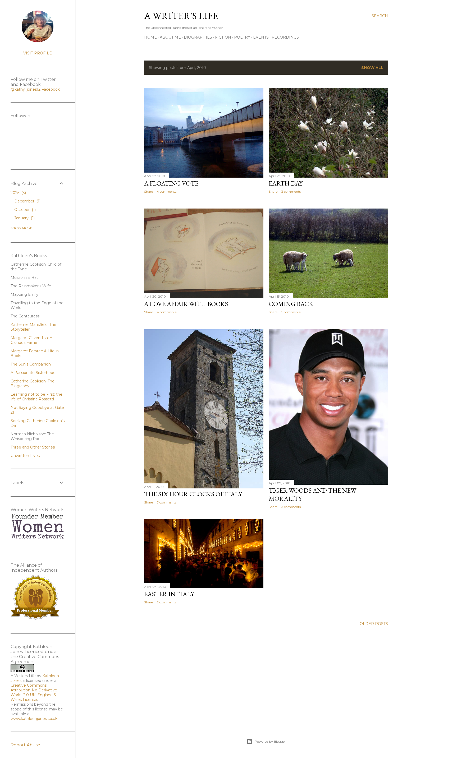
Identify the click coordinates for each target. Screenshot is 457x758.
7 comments (166, 502)
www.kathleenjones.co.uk (34, 718)
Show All (372, 67)
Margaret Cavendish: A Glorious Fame (31, 340)
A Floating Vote (171, 183)
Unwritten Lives (25, 455)
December (26, 201)
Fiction (223, 37)
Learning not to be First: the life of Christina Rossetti (36, 396)
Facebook (51, 89)
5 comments (290, 312)
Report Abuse (25, 744)
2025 (18, 192)
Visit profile (37, 53)
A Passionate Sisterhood (33, 372)
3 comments (291, 191)
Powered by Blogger (270, 741)
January (24, 218)
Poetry (242, 37)
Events (261, 37)
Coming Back (291, 304)
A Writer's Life (181, 16)
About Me (170, 37)
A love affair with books (186, 304)
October (24, 209)
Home (150, 37)
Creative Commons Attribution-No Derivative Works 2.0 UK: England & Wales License (34, 692)
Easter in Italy (169, 594)
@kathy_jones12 (25, 89)
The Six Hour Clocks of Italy (193, 494)
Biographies (198, 37)
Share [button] (148, 191)
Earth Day (286, 183)
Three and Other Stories (33, 447)
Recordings (285, 37)
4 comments (166, 191)
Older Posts (374, 623)
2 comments (166, 602)
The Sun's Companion (31, 364)
